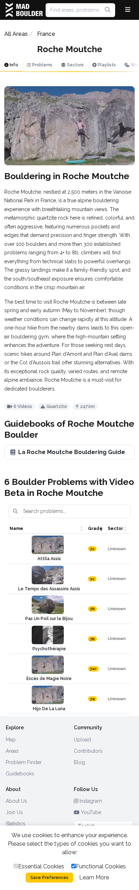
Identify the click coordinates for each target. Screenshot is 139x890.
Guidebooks (20, 773)
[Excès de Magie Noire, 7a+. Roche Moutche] (48, 665)
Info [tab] (13, 64)
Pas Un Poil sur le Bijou (49, 618)
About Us (16, 801)
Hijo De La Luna (49, 708)
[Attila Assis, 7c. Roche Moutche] (48, 545)
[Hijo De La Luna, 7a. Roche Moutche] (48, 695)
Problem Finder (24, 762)
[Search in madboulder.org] (107, 10)
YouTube (90, 812)
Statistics (15, 824)
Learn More (94, 877)
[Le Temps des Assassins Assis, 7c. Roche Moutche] (48, 575)
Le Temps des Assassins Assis (49, 588)
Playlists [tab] (106, 64)
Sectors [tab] (75, 64)
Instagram (90, 801)
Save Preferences (49, 877)
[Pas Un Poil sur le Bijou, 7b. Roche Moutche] (48, 605)
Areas (12, 751)
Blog (79, 762)
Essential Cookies (41, 866)
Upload (82, 739)
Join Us (14, 812)
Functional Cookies (101, 866)
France (46, 34)
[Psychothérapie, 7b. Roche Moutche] (48, 635)
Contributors (88, 751)
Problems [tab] (41, 64)
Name (16, 528)
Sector (115, 528)
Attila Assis (49, 558)
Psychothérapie (49, 648)
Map (11, 739)
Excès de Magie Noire (49, 678)
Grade (95, 528)
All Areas (16, 34)
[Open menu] (127, 10)
